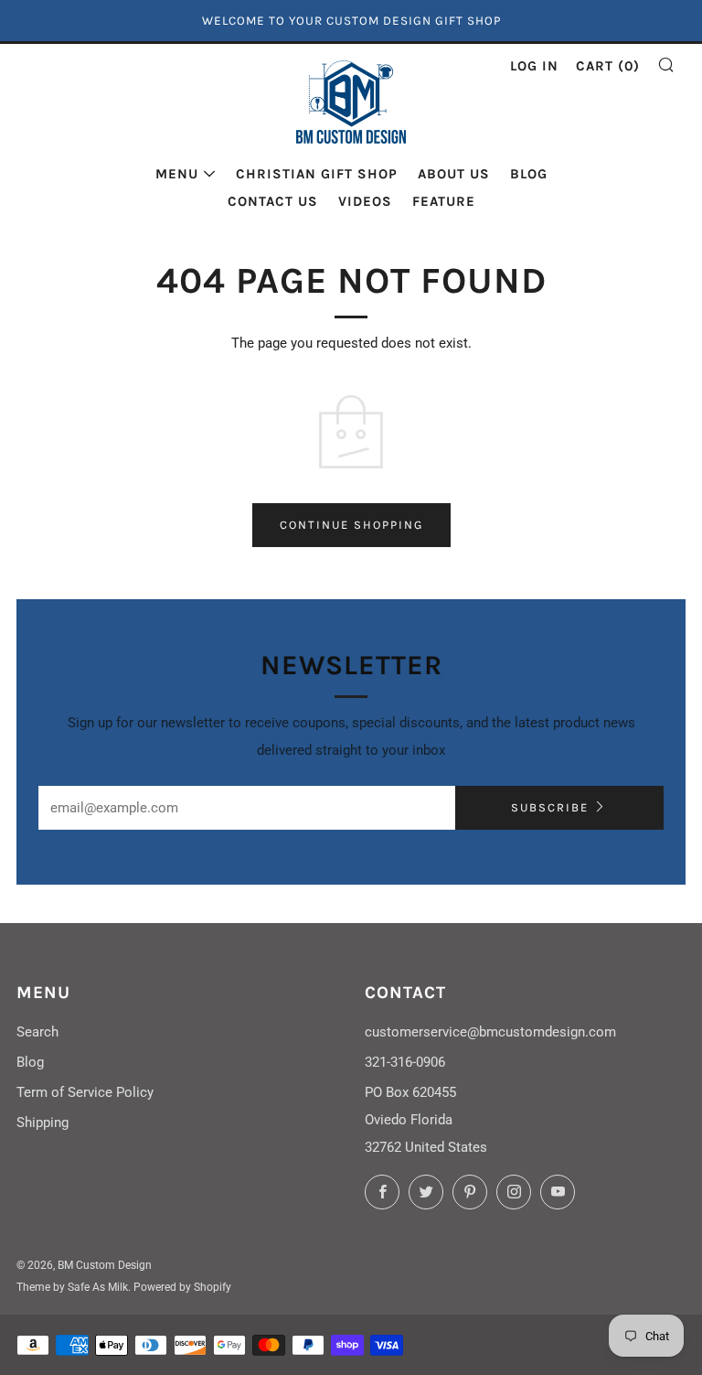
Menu (176, 174)
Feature (443, 201)
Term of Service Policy (85, 1092)
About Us (454, 174)
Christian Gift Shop (317, 174)
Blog (529, 174)
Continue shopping (351, 525)
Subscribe (550, 807)
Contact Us (273, 201)
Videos (365, 201)
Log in (534, 66)
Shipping (42, 1122)
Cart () (608, 66)
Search (37, 1032)
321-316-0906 (405, 1062)
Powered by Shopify (182, 1287)
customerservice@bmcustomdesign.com (490, 1032)
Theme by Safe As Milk (72, 1287)
